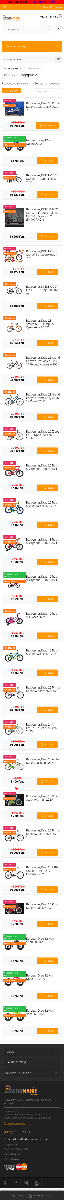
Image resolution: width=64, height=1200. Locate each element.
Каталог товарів (17, 46)
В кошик (49, 160)
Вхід (45, 7)
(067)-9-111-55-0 (49, 16)
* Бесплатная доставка (47, 83)
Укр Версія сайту (45, 1)
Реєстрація (56, 7)
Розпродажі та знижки (15, 83)
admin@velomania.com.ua (29, 1139)
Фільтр (13, 91)
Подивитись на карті (15, 1123)
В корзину (49, 125)
